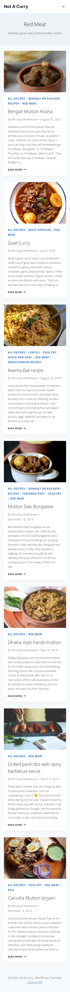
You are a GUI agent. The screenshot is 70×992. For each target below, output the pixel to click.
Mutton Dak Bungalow (30, 506)
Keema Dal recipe (25, 370)
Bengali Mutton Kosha (30, 111)
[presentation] (35, 71)
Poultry (49, 352)
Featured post (33, 493)
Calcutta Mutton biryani (31, 898)
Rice (11, 890)
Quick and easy (20, 357)
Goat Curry (19, 243)
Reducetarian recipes (25, 362)
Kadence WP (35, 982)
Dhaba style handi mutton (34, 642)
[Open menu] (63, 6)
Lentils (34, 352)
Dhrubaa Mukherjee (24, 119)
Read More (17, 169)
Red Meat (29, 103)
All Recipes (16, 98)
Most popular (39, 230)
